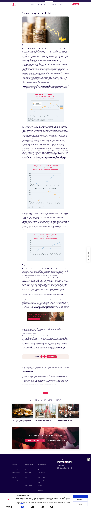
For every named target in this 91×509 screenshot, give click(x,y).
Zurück (45, 392)
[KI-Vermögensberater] (88, 259)
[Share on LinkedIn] (41, 356)
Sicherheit (40, 485)
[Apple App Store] (60, 462)
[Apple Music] (71, 468)
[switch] (32, 507)
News (26, 480)
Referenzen (14, 477)
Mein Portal (76, 4)
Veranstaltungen (14, 464)
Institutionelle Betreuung (16, 469)
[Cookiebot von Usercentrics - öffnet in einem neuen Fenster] (9, 507)
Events (26, 477)
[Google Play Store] (68, 462)
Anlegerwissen (27, 482)
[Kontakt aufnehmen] (88, 249)
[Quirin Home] (13, 4)
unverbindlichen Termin (32, 308)
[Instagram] (61, 468)
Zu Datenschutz (22, 503)
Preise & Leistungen (41, 477)
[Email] (44, 356)
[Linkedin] (58, 468)
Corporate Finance (15, 467)
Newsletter (40, 467)
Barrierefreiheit (40, 490)
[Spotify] (67, 468)
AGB (39, 482)
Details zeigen (57, 506)
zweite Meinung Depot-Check (43, 480)
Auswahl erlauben (80, 499)
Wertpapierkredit (28, 472)
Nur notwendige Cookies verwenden (80, 504)
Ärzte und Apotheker (28, 485)
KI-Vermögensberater (42, 464)
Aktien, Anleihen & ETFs (29, 467)
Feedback (40, 469)
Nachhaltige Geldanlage (29, 464)
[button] (32, 4)
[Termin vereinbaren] (88, 253)
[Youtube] (64, 468)
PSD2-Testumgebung (41, 493)
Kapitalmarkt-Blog (15, 480)
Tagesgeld (26, 469)
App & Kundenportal (41, 472)
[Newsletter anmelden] (88, 256)
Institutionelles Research (16, 472)
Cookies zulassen (80, 496)
